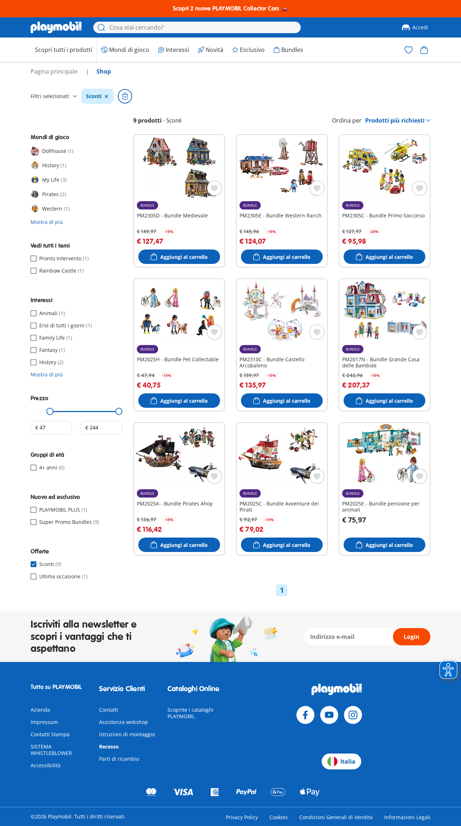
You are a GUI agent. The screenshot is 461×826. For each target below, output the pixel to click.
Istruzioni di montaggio (127, 734)
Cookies (278, 817)
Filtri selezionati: (50, 96)
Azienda (40, 709)
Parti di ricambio (119, 758)
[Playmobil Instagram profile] (353, 715)
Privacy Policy (242, 817)
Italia (347, 761)
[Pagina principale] (56, 27)
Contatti (108, 709)
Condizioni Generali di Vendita (336, 817)
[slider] (50, 411)
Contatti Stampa (50, 734)
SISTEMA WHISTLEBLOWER (51, 749)
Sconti (94, 96)
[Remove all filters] (125, 96)
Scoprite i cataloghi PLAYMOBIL (190, 713)
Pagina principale (55, 71)
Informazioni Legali (407, 817)
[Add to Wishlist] (214, 188)
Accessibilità (46, 765)
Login (412, 637)
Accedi (420, 27)
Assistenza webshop (123, 722)
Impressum (44, 722)
